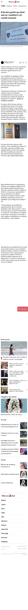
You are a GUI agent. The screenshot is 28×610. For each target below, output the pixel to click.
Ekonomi (4, 537)
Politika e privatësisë (22, 548)
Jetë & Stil (4, 529)
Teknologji (4, 533)
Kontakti (3, 549)
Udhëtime (4, 542)
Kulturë (3, 525)
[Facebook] (20, 62)
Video (3, 513)
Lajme (3, 6)
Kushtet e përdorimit (22, 546)
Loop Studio (23, 553)
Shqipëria (9, 6)
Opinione (4, 521)
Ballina (3, 500)
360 (2, 517)
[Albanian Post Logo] (14, 1)
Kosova (15, 6)
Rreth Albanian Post (5, 546)
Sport (3, 508)
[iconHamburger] (2, 1)
